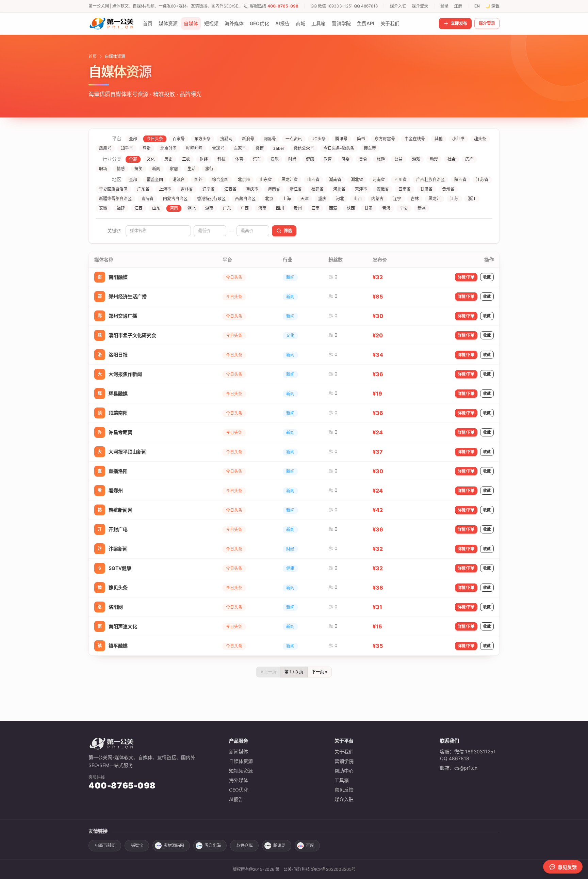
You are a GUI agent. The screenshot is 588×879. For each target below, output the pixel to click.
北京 (269, 198)
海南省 (274, 189)
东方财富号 (385, 138)
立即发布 (459, 23)
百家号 (179, 138)
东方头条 (202, 138)
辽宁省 (208, 189)
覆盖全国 (155, 179)
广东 (227, 208)
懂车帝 (370, 148)
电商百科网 (105, 845)
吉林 (415, 198)
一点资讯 (293, 138)
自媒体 (191, 23)
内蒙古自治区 (175, 198)
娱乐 (275, 159)
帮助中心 (344, 770)
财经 (204, 159)
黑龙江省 (289, 179)
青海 (386, 208)
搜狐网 (226, 138)
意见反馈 (344, 790)
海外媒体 (234, 23)
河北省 (339, 189)
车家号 (240, 148)
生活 (191, 168)
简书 (361, 138)
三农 (186, 159)
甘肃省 (426, 189)
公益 (398, 159)
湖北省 (357, 179)
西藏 (333, 208)
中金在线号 (415, 138)
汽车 (257, 159)
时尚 (292, 159)
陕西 (351, 208)
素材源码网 (174, 845)
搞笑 (138, 168)
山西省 (313, 179)
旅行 (209, 168)
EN (477, 6)
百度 (310, 845)
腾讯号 (341, 138)
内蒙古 (377, 198)
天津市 (361, 189)
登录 (444, 6)
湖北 (191, 208)
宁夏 (404, 208)
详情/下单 (466, 277)
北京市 (244, 179)
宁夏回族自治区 (113, 189)
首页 (147, 23)
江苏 (454, 198)
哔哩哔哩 (194, 148)
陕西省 (460, 179)
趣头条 (480, 138)
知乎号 (127, 148)
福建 (121, 208)
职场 (103, 168)
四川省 (400, 179)
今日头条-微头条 (339, 148)
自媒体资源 (241, 761)
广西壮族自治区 (430, 179)
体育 (239, 159)
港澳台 (179, 179)
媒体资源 (168, 23)
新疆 (422, 208)
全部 (133, 138)
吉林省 (187, 189)
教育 (328, 159)
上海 (287, 198)
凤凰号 (105, 148)
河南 (174, 208)
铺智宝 (137, 845)
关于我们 (389, 23)
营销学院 (341, 23)
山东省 (266, 179)
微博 (260, 148)
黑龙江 (434, 198)
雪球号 (218, 148)
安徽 (103, 208)
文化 (151, 159)
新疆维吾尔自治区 (115, 198)
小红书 (458, 138)
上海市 (165, 189)
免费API (365, 23)
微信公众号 (304, 148)
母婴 (345, 159)
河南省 (379, 179)
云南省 (404, 189)
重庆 (322, 198)
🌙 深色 (492, 6)
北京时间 (168, 148)
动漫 (434, 159)
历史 (168, 159)
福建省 (317, 189)
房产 (469, 159)
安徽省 (383, 189)
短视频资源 (241, 770)
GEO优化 (259, 23)
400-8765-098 (282, 6)
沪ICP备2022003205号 (333, 869)
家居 (174, 168)
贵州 (298, 208)
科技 (221, 159)
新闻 (156, 168)
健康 (310, 159)
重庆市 (252, 189)
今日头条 (155, 138)
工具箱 (318, 23)
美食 (363, 159)
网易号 (270, 138)
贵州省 (448, 189)
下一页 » (319, 671)
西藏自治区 (245, 198)
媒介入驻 (398, 6)
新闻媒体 (238, 751)
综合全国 (220, 179)
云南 (315, 208)
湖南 (209, 208)
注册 (458, 6)
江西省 (230, 189)
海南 (262, 208)
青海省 (147, 198)
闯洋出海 (213, 845)
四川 (280, 208)
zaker (278, 148)
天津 (304, 198)
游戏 (416, 159)
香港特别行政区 (211, 198)
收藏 (487, 277)
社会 (451, 159)
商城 (300, 23)
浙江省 (296, 189)
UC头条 (318, 138)
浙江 (472, 198)
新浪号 (248, 138)
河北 (340, 198)
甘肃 (368, 208)
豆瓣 (147, 148)
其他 (439, 138)
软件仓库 (244, 845)
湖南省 (335, 179)
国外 (198, 179)
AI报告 (282, 23)
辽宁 (397, 198)
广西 (245, 208)
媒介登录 (420, 6)
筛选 (288, 230)
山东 (156, 208)
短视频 (211, 23)
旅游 (381, 159)
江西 (138, 208)
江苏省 (482, 179)
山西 (358, 198)
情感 (121, 168)
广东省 (143, 189)
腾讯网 (279, 845)
